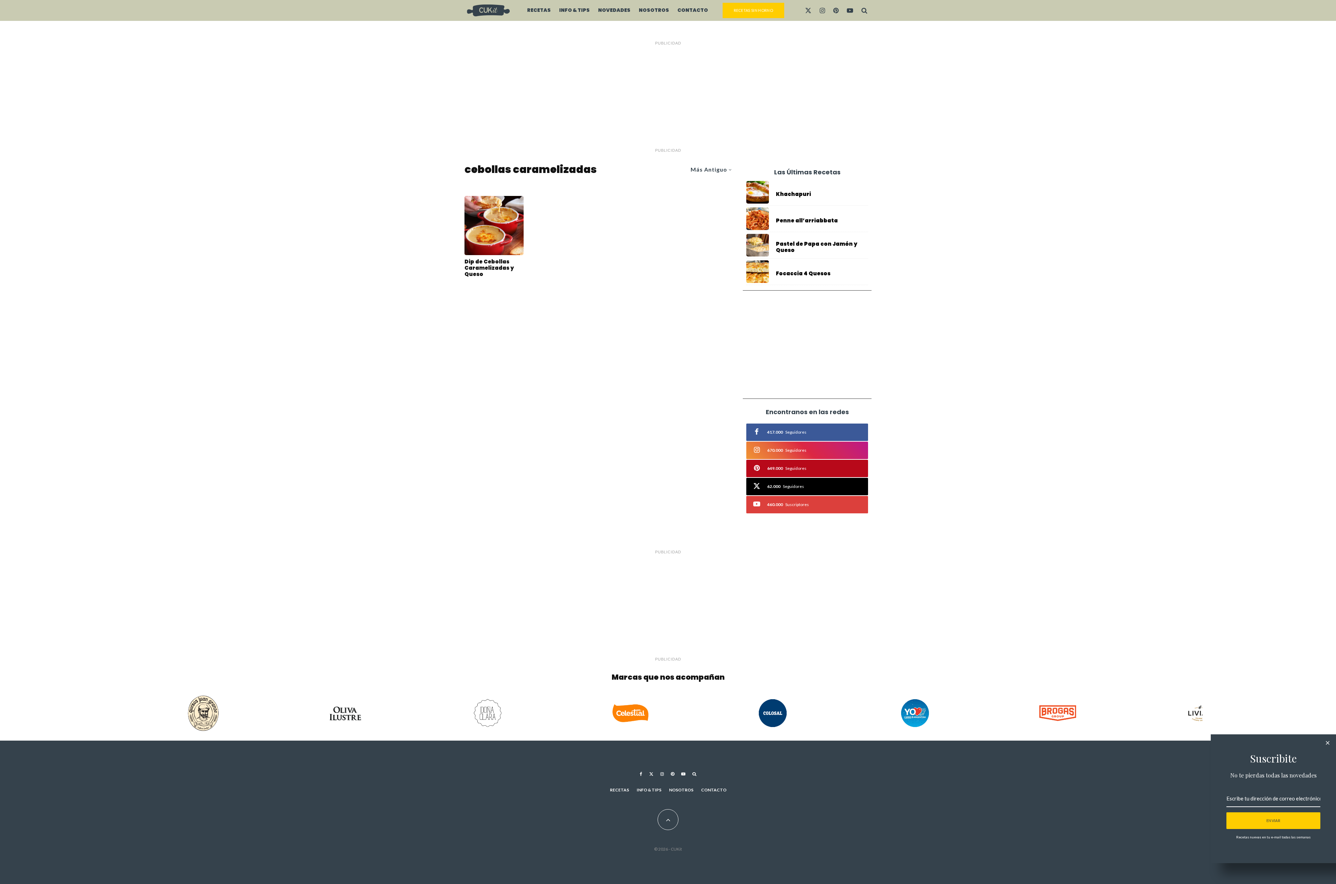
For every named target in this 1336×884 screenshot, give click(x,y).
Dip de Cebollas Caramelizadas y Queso (489, 268)
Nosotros (654, 10)
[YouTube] (850, 10)
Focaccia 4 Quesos (803, 273)
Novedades (614, 10)
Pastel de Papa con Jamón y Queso (816, 247)
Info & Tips (574, 10)
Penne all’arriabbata (807, 221)
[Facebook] (641, 774)
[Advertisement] (668, 96)
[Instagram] (822, 10)
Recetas (539, 10)
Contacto (692, 10)
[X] (808, 10)
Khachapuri (793, 194)
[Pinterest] (836, 10)
